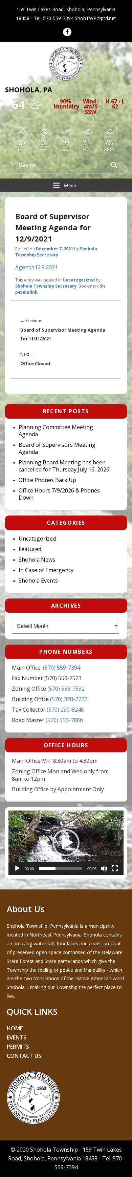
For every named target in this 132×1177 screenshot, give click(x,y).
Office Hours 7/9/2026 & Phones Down (59, 494)
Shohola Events (38, 580)
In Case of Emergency (46, 570)
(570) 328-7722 (68, 699)
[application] (66, 843)
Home (15, 1028)
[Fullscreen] (114, 868)
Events (16, 1037)
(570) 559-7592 (66, 688)
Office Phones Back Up (47, 480)
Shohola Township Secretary (56, 252)
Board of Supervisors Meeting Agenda (57, 448)
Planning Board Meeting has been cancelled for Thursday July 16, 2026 (64, 466)
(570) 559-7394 (61, 667)
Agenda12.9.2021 (36, 267)
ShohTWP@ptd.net (95, 18)
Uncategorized (79, 280)
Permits (18, 1046)
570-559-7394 (58, 18)
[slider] (60, 868)
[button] (66, 842)
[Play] (17, 868)
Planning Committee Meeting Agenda (56, 431)
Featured (30, 549)
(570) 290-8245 (65, 709)
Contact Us (24, 1055)
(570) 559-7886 (64, 720)
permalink (26, 292)
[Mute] (104, 868)
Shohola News (37, 559)
